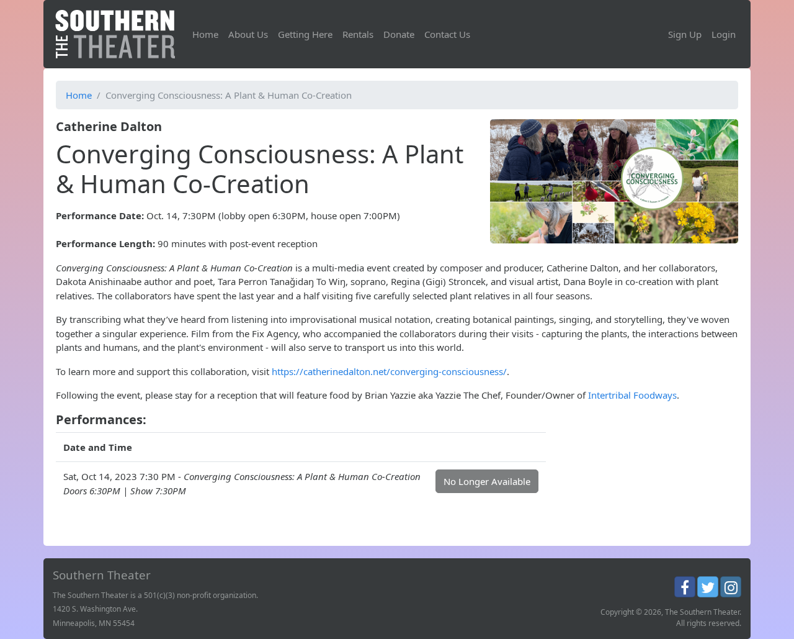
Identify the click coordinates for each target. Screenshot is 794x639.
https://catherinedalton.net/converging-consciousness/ (389, 371)
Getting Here (305, 34)
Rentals (357, 34)
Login (723, 34)
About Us (248, 34)
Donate (398, 34)
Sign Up (685, 34)
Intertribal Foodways (632, 395)
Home (205, 34)
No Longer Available (487, 481)
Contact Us (447, 34)
